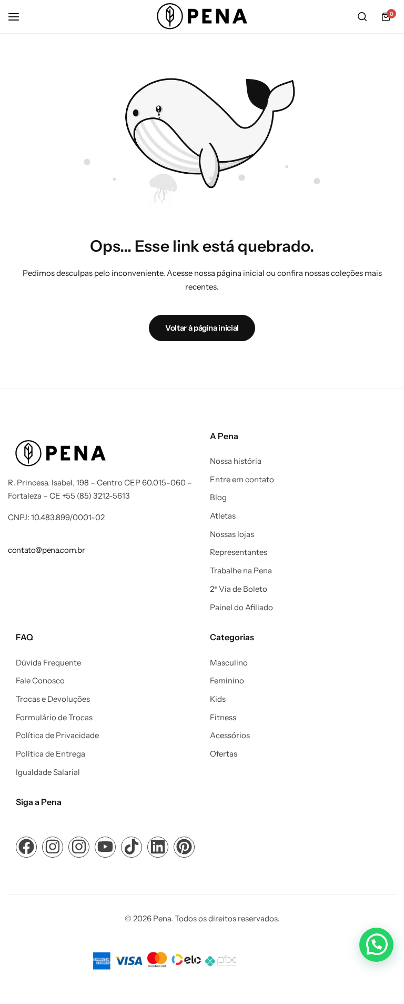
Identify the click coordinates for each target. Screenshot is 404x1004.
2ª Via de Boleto (238, 589)
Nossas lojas (232, 534)
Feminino (227, 680)
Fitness (223, 717)
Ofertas (223, 754)
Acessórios (230, 735)
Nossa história (235, 461)
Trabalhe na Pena (241, 570)
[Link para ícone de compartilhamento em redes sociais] (26, 847)
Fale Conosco (40, 680)
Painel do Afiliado (241, 607)
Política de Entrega (50, 754)
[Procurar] (361, 16)
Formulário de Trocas (54, 717)
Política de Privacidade (57, 735)
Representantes (238, 552)
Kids (218, 699)
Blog (218, 497)
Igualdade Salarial (48, 772)
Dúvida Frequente (48, 663)
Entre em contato (242, 479)
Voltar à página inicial (202, 328)
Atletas (223, 516)
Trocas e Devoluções (53, 699)
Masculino (229, 663)
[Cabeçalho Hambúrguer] (19, 16)
